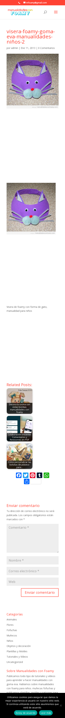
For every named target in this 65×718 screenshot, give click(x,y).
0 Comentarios (46, 48)
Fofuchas (12, 630)
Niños (10, 640)
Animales (12, 619)
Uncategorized (15, 662)
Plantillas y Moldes (17, 651)
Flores (10, 624)
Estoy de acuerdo (26, 712)
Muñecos (12, 635)
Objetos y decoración (19, 646)
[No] (60, 705)
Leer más (46, 712)
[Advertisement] (32, 149)
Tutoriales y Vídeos (17, 656)
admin (14, 48)
